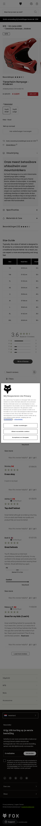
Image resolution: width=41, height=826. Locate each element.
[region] (20, 413)
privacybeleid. (18, 419)
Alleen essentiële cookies (20, 431)
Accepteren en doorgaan (20, 437)
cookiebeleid (8, 419)
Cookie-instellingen (20, 425)
